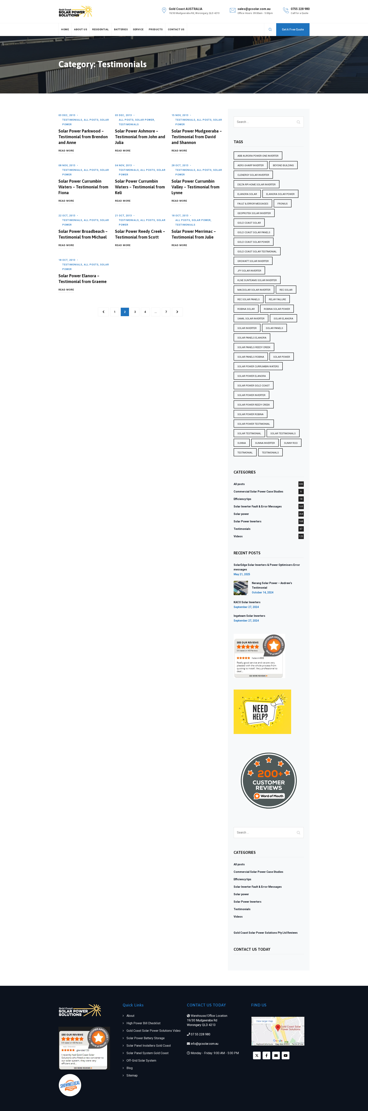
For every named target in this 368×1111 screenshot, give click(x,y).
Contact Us (176, 29)
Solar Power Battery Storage (146, 1038)
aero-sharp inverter (250, 165)
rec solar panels (248, 299)
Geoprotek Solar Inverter (254, 213)
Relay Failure (277, 299)
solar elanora (283, 318)
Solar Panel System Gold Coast (147, 1053)
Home (65, 29)
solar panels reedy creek (253, 347)
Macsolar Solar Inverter (253, 289)
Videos (238, 536)
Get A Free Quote (293, 29)
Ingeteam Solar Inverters (249, 615)
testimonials (270, 452)
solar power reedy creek (253, 404)
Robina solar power (277, 309)
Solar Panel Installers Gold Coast (149, 1045)
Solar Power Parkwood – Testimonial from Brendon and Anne (83, 136)
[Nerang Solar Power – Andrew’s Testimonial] (241, 588)
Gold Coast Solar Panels (253, 232)
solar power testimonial (253, 423)
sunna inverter (265, 443)
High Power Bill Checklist (143, 1023)
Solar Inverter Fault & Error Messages (258, 506)
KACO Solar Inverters (247, 602)
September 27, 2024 (246, 607)
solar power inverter (251, 395)
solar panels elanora (251, 337)
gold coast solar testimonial (257, 251)
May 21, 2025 (242, 574)
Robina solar (246, 309)
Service (138, 29)
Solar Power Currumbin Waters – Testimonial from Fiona (83, 187)
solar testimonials (283, 433)
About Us (80, 29)
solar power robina (250, 414)
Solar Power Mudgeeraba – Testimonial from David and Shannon (197, 136)
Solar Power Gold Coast (253, 385)
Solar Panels (274, 328)
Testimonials (72, 119)
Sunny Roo (291, 443)
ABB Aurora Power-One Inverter (257, 155)
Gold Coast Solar (249, 222)
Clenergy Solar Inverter (253, 174)
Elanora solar (247, 194)
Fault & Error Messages (252, 203)
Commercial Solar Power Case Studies (258, 491)
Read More (66, 151)
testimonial (245, 452)
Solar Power (281, 356)
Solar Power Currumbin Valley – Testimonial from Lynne (195, 187)
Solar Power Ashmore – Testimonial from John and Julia (140, 136)
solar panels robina (250, 356)
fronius (283, 203)
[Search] (270, 29)
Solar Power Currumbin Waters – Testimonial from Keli (140, 187)
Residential (100, 29)
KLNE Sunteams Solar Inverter (257, 280)
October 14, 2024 (262, 592)
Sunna (241, 443)
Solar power (144, 119)
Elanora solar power (280, 194)
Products (156, 29)
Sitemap (132, 1075)
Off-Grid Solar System (141, 1060)
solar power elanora (251, 376)
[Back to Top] (360, 1104)
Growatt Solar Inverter (253, 261)
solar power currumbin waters (258, 366)
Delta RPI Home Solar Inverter (256, 184)
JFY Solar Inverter (249, 270)
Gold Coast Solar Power (253, 242)
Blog (130, 1068)
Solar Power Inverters (247, 521)
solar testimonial (249, 433)
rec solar (286, 289)
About (130, 1016)
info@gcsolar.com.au (204, 1044)
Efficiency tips (242, 499)
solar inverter (247, 328)
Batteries (121, 29)
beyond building (283, 165)
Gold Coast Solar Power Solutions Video (154, 1030)
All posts (91, 119)
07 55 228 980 (200, 1034)
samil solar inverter (250, 318)
